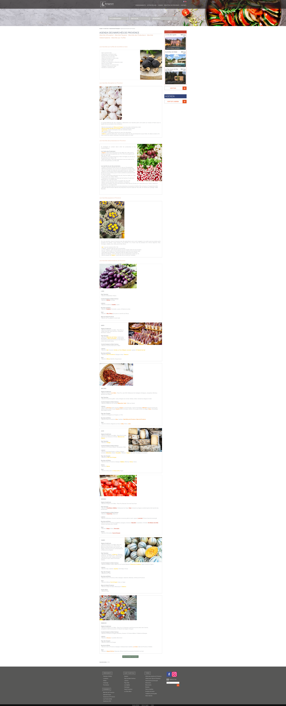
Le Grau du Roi (116, 470)
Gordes (115, 350)
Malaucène (120, 403)
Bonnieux (109, 407)
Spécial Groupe (107, 694)
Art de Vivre (105, 28)
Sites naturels (148, 695)
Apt (102, 131)
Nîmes (111, 313)
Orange (108, 442)
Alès (108, 313)
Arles (116, 419)
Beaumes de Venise (112, 337)
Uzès (129, 423)
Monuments (148, 685)
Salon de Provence (141, 419)
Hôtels (104, 680)
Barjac (108, 528)
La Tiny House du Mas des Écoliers (171, 69)
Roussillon (118, 453)
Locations (105, 678)
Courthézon (110, 508)
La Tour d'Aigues (122, 350)
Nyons (108, 466)
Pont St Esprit (113, 582)
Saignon (113, 255)
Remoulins (116, 528)
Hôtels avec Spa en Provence (152, 678)
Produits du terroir (149, 691)
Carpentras (104, 129)
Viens (149, 409)
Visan (130, 508)
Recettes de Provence (171, 5)
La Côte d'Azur (128, 691)
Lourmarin (140, 518)
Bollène (115, 508)
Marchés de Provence (108, 692)
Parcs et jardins (149, 689)
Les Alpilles (127, 685)
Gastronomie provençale (151, 680)
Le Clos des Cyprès (170, 35)
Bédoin (108, 300)
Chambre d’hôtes (107, 676)
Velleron (104, 133)
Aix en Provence (111, 354)
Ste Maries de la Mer (153, 522)
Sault (125, 403)
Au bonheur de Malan (171, 52)
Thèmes (160, 5)
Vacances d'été (107, 701)
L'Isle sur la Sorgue (111, 457)
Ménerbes (108, 453)
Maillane (122, 461)
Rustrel (118, 409)
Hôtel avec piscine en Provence (153, 676)
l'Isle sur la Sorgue (118, 127)
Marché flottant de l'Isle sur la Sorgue (111, 128)
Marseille (133, 522)
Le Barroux (114, 554)
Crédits (152, 705)
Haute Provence (128, 689)
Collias (122, 423)
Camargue (126, 687)
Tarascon (126, 354)
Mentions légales (145, 705)
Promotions (106, 685)
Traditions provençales (151, 693)
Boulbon (109, 309)
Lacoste (129, 350)
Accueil (100, 28)
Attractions (148, 682)
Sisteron (124, 586)
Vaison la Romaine (111, 338)
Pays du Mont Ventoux (129, 678)
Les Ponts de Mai (107, 699)
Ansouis (109, 637)
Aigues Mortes (110, 651)
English (185, 1)
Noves (131, 461)
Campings (105, 682)
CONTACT (184, 5)
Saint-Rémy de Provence (129, 419)
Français (184, 1)
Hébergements (140, 5)
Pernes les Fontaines (135, 564)
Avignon (104, 152)
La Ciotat (135, 646)
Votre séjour (151, 5)
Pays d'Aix (126, 682)
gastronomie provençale (131, 656)
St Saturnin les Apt (140, 350)
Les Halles (113, 393)
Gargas (121, 407)
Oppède (116, 568)
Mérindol (144, 407)
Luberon (126, 680)
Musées (147, 687)
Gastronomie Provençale (114, 28)
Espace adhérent (135, 705)
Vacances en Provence (109, 696)
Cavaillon (113, 304)
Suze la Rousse (116, 533)
